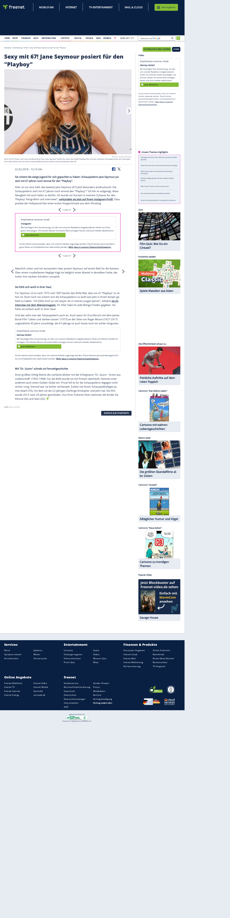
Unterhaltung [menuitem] (49, 38)
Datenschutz (70, 695)
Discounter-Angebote (134, 650)
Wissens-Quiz (100, 658)
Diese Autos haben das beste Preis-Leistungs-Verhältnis (157, 172)
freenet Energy (11, 695)
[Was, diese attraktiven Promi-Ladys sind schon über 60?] (68, 112)
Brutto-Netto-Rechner (163, 658)
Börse (7, 650)
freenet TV (9, 687)
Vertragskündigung (102, 699)
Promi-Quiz (69, 662)
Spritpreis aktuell (12, 654)
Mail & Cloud (134, 7)
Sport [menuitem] (15, 38)
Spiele (96, 650)
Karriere (97, 695)
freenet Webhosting (133, 662)
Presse (96, 687)
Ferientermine (11, 658)
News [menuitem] (7, 38)
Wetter (37, 654)
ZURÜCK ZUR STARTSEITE (116, 413)
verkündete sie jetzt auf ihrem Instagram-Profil (86, 199)
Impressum (69, 691)
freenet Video (40, 683)
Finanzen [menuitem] (25, 38)
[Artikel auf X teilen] (119, 169)
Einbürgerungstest (73, 654)
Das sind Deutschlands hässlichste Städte (155, 193)
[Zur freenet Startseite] (14, 7)
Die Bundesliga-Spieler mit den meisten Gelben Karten (157, 179)
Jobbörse (38, 650)
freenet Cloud (130, 654)
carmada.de (39, 695)
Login (176, 49)
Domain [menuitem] (107, 38)
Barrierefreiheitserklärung (77, 687)
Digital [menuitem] (78, 38)
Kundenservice (71, 683)
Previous (6, 110)
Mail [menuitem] (98, 38)
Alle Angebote (168, 7)
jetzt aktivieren (32, 235)
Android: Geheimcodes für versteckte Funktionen (158, 200)
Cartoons (68, 650)
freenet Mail (129, 658)
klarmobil (38, 691)
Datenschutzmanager (74, 699)
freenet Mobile (41, 687)
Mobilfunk (46, 7)
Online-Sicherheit (161, 650)
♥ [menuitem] (115, 38)
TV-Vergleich (159, 666)
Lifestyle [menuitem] (65, 38)
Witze (96, 662)
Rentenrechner (160, 662)
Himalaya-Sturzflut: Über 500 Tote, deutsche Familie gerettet (159, 158)
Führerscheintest (72, 658)
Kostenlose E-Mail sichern (157, 49)
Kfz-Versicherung (132, 666)
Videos (96, 654)
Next (128, 110)
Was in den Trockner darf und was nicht (155, 186)
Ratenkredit (158, 654)
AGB (66, 707)
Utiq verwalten (71, 703)
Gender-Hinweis (101, 683)
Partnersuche (40, 658)
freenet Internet (12, 691)
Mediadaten (99, 691)
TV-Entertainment (101, 7)
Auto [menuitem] (36, 38)
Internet (71, 7)
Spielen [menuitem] (89, 38)
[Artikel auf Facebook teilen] (114, 169)
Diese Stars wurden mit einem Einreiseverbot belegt (159, 165)
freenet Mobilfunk (13, 683)
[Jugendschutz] (77, 717)
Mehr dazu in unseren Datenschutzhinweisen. (90, 247)
